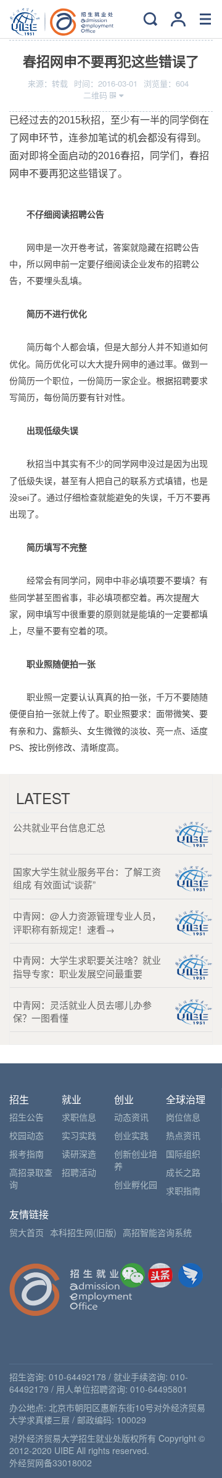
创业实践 (131, 1135)
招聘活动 (79, 1172)
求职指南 (183, 1190)
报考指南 (26, 1154)
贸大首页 (26, 1232)
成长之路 (183, 1172)
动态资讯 (131, 1117)
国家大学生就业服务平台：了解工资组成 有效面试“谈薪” (87, 878)
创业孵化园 (135, 1184)
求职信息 (79, 1117)
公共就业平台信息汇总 (59, 827)
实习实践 (79, 1135)
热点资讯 (183, 1135)
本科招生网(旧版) (83, 1232)
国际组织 (183, 1154)
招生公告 (26, 1117)
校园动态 (26, 1135)
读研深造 (79, 1154)
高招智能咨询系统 (157, 1232)
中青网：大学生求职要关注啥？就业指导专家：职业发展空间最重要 (87, 966)
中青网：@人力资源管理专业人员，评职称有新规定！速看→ (87, 922)
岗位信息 (183, 1117)
